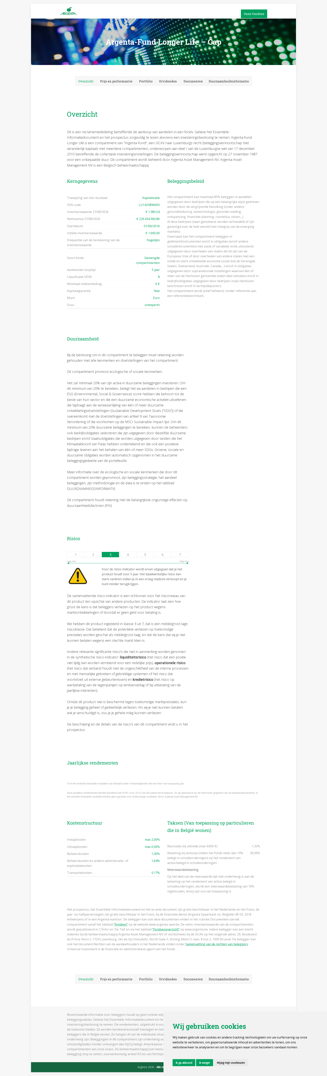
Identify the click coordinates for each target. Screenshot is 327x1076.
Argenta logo (88, 11)
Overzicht (85, 81)
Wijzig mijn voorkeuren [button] (231, 1062)
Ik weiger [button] (204, 1062)
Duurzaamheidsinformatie (229, 81)
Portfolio (146, 81)
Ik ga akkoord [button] (184, 1062)
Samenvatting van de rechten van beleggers (216, 944)
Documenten (193, 81)
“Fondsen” (121, 924)
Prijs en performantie (116, 81)
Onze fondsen (254, 14)
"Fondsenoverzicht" (166, 929)
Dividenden (168, 81)
